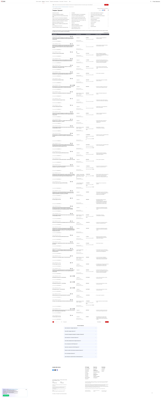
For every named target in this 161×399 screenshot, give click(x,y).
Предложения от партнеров (95, 375)
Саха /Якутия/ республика (79, 41)
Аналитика (47, 1)
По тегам (86, 372)
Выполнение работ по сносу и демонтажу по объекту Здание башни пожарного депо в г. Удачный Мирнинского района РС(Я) (63, 310)
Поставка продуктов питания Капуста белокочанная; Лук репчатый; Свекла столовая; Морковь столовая (63, 127)
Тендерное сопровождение (54, 1)
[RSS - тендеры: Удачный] (104, 10)
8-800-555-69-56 (56, 367)
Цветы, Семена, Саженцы (99, 243)
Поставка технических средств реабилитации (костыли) (60, 152)
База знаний (61, 1)
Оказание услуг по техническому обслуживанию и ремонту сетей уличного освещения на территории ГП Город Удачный (63, 166)
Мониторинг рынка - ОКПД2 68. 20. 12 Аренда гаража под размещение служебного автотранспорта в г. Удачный (62, 121)
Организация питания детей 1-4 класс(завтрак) (59, 277)
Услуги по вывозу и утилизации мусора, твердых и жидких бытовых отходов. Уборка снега (102, 67)
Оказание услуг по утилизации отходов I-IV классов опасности (61, 257)
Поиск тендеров (38, 1)
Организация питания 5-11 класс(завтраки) (58, 289)
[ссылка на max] (57, 370)
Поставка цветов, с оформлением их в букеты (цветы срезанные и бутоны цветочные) (63, 243)
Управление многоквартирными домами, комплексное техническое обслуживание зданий (101, 208)
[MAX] (103, 10)
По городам (86, 373)
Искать (106, 4)
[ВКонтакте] (102, 10)
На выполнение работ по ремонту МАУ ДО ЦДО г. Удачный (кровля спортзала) (63, 159)
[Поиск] (53, 5)
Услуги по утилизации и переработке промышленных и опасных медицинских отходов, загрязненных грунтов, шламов (101, 258)
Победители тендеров (96, 376)
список (105, 391)
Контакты (65, 1)
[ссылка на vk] (53, 370)
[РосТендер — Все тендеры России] (3, 1)
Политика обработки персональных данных (88, 391)
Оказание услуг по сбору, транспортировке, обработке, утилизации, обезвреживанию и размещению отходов (62, 67)
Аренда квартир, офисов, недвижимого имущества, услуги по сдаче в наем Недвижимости (101, 121)
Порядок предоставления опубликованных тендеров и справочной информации (95, 388)
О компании (103, 368)
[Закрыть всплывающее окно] (26, 389)
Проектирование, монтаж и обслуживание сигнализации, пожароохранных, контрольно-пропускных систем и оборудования (102, 193)
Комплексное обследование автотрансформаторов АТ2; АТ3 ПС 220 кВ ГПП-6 (63, 222)
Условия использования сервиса (96, 391)
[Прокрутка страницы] (152, 393)
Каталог (43, 1)
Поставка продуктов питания (56, 199)
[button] (150, 1)
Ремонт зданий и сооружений (100, 73)
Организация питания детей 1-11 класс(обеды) (59, 283)
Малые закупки (87, 377)
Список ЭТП (86, 378)
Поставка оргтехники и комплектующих (58, 53)
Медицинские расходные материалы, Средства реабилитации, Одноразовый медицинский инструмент (101, 154)
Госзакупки (86, 376)
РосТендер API (95, 377)
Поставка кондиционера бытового (57, 106)
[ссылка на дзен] (55, 370)
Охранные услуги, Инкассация (100, 194)
